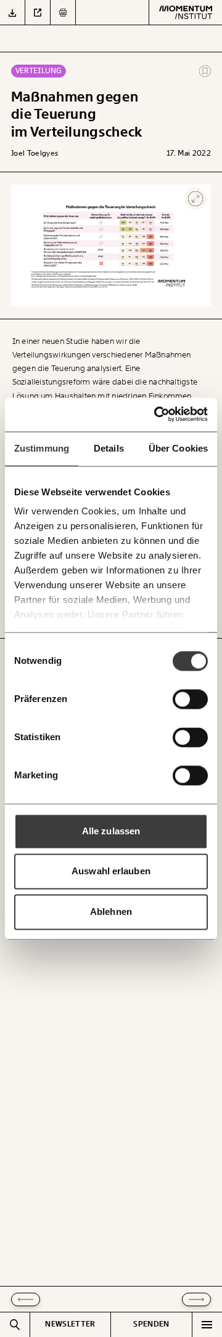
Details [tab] (109, 448)
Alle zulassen (111, 831)
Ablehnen (111, 911)
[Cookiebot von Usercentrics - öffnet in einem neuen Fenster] (157, 414)
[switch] (190, 699)
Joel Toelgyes (35, 153)
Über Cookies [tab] (178, 448)
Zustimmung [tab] (41, 448)
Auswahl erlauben (111, 871)
